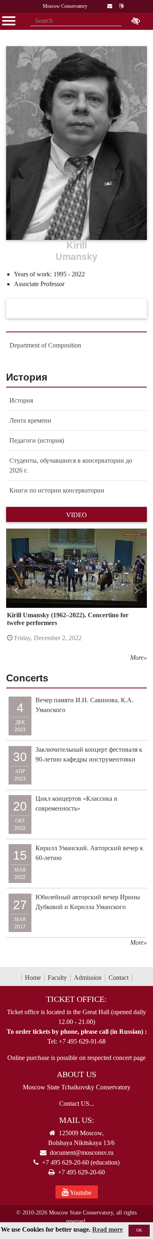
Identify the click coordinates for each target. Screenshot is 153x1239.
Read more (107, 1229)
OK (139, 1230)
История (21, 400)
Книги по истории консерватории (56, 490)
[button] (16, 591)
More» (138, 657)
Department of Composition (45, 345)
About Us (76, 1074)
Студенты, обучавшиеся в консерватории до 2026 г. (70, 465)
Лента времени (30, 420)
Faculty (57, 977)
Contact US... (76, 1103)
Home (33, 977)
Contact (119, 977)
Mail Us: (76, 1120)
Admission (88, 977)
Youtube (80, 1192)
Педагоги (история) (36, 440)
